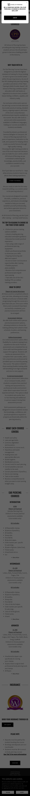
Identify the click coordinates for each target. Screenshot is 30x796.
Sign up (15, 17)
